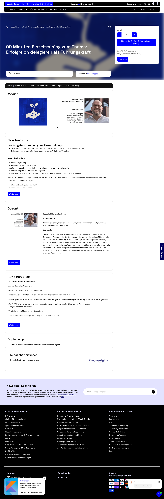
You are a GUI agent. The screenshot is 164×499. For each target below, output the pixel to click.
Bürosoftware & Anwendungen (18, 457)
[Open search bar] (145, 4)
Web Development (13, 432)
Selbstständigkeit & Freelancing (70, 432)
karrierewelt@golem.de (21, 477)
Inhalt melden (115, 438)
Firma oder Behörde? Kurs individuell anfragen (136, 42)
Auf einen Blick (42, 86)
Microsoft (9, 441)
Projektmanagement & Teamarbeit (71, 429)
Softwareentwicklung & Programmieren (22, 435)
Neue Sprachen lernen (66, 441)
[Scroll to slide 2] (60, 127)
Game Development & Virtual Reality (20, 448)
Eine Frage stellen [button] (100, 362)
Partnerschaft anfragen (119, 448)
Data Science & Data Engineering (19, 445)
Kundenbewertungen (73, 86)
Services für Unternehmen (120, 445)
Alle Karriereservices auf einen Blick (72, 448)
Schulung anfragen (134, 4)
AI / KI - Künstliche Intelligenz (17, 419)
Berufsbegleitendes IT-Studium (70, 445)
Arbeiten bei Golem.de (118, 441)
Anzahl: (120, 30)
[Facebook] (58, 477)
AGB (111, 422)
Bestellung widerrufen (118, 429)
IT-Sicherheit (10, 416)
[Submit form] (153, 392)
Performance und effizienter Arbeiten (73, 425)
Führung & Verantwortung (68, 416)
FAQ (111, 451)
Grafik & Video (11, 451)
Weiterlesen (14, 194)
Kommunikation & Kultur (67, 422)
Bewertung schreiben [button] (98, 360)
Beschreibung (20, 86)
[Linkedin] (66, 477)
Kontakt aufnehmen (118, 435)
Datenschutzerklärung (66, 394)
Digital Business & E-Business (17, 454)
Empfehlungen (56, 86)
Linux (7, 438)
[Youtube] (62, 477)
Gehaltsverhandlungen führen (70, 435)
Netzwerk (9, 429)
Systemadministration (14, 425)
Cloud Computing (12, 422)
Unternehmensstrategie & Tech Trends (73, 419)
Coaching (15, 27)
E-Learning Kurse (64, 438)
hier (62, 397)
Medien (9, 86)
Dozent (31, 86)
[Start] (7, 27)
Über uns (113, 416)
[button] (149, 4)
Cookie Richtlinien (117, 432)
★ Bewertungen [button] (162, 251)
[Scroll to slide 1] (57, 127)
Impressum (114, 419)
